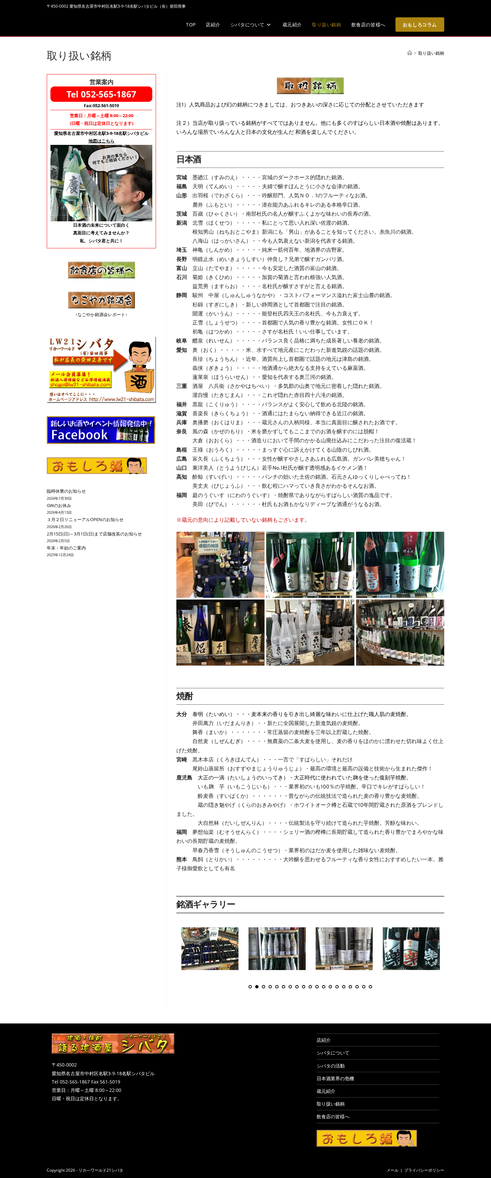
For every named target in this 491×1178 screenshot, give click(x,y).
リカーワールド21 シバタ (94, 24)
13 (330, 986)
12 (323, 986)
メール (392, 1170)
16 (350, 986)
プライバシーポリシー (424, 1170)
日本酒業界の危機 (335, 1078)
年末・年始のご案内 (66, 548)
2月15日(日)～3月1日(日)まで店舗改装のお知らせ (94, 534)
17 (357, 986)
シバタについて (333, 1052)
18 (363, 986)
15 (343, 986)
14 (337, 986)
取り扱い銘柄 (431, 53)
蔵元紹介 (326, 1091)
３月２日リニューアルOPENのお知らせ (85, 519)
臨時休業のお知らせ (66, 491)
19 (370, 986)
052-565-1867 (108, 94)
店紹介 (324, 1040)
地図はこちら (102, 141)
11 (317, 986)
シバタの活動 (331, 1066)
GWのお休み (59, 505)
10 (310, 986)
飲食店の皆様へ (333, 1116)
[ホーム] (409, 53)
